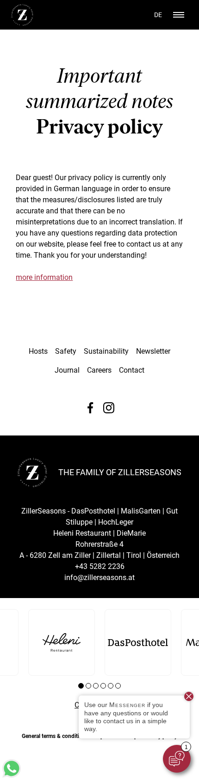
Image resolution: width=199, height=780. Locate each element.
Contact (131, 370)
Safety (65, 351)
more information (44, 277)
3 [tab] (96, 686)
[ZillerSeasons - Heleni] (61, 642)
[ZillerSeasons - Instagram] (108, 407)
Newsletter (153, 351)
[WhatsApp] (11, 775)
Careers (99, 370)
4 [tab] (103, 686)
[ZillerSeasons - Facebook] (90, 407)
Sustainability (106, 351)
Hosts (38, 351)
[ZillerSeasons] (22, 23)
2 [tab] (88, 686)
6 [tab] (118, 686)
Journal (67, 370)
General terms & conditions (55, 736)
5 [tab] (110, 686)
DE (158, 14)
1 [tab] (81, 686)
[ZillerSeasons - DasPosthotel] (138, 642)
